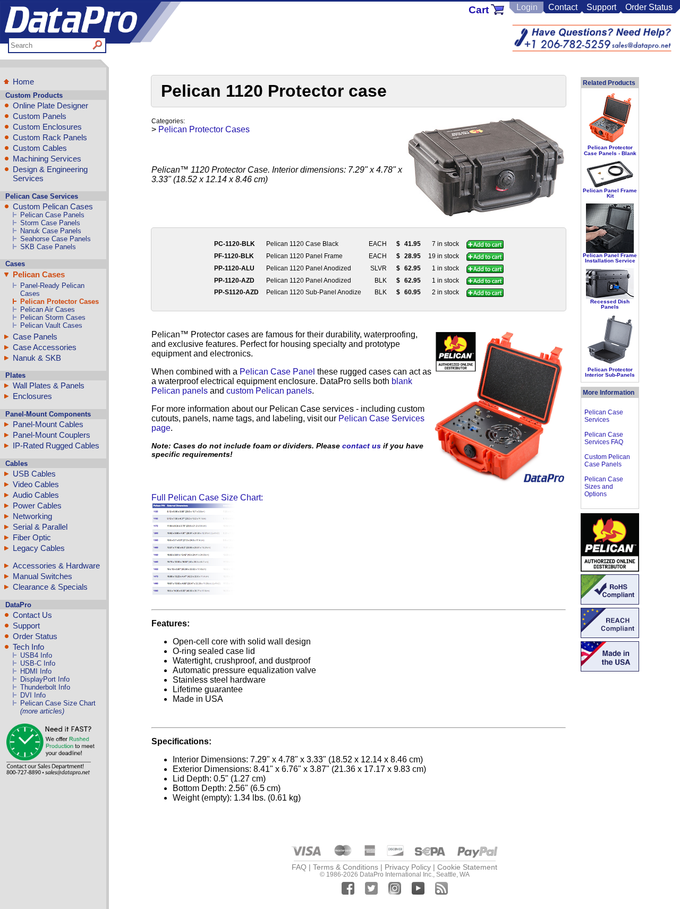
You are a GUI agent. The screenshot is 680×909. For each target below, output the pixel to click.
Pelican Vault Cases (51, 325)
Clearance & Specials (50, 586)
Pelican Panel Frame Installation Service (610, 258)
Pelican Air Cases (47, 309)
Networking (32, 516)
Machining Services (47, 158)
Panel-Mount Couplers (51, 434)
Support (601, 7)
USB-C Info (37, 663)
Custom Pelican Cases (53, 206)
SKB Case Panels (48, 247)
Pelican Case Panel (277, 371)
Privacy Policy (408, 867)
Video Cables (36, 484)
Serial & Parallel (40, 526)
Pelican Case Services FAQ (603, 438)
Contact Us (32, 614)
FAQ (299, 867)
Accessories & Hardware (56, 565)
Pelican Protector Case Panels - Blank (610, 150)
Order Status (649, 7)
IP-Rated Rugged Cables (56, 445)
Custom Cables (40, 147)
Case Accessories (44, 347)
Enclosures (32, 396)
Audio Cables (36, 494)
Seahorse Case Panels (55, 239)
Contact (562, 7)
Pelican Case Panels (52, 215)
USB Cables (34, 473)
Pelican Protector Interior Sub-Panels (610, 372)
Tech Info (28, 646)
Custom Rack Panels (50, 137)
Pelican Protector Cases (59, 301)
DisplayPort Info (45, 679)
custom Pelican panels (269, 390)
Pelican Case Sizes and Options (603, 486)
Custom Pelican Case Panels (607, 460)
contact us (361, 445)
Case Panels (35, 336)
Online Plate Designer (50, 105)
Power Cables (37, 505)
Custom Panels (39, 116)
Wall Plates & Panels (48, 385)
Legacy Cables (39, 548)
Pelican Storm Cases (53, 317)
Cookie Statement (467, 867)
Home (23, 81)
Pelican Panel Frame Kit (610, 193)
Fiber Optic (32, 537)
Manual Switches (42, 576)
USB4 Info (36, 655)
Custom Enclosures (47, 126)
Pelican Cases (39, 274)
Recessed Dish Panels (610, 304)
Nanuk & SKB (37, 357)
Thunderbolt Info (45, 687)
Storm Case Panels (50, 223)
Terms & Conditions (345, 867)
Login (527, 7)
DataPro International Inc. (396, 874)
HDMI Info (36, 671)
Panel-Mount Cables (48, 424)
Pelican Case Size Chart (58, 703)
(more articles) (42, 711)
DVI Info (33, 695)
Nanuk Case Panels (50, 231)
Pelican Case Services (603, 416)
